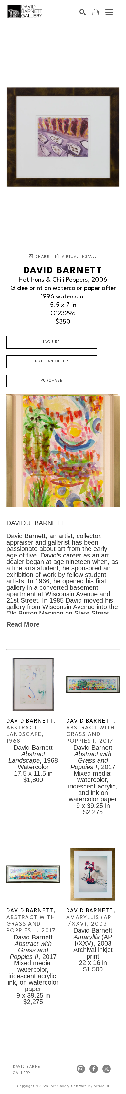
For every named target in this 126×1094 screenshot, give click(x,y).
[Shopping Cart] (95, 12)
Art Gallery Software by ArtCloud (80, 1086)
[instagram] (81, 1069)
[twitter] (106, 1069)
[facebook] (93, 1069)
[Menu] (109, 12)
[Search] (82, 12)
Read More (22, 624)
